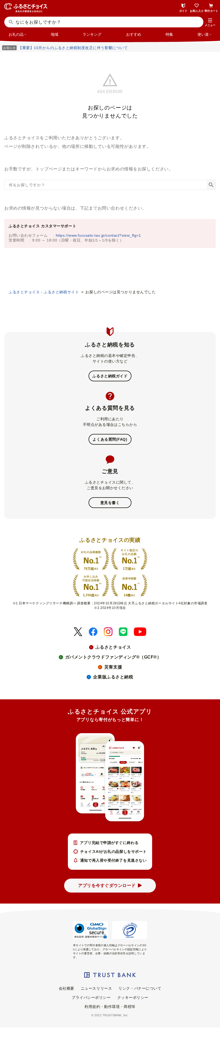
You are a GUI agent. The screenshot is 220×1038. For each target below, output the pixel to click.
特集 (169, 34)
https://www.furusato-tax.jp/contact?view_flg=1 (98, 235)
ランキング (92, 34)
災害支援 (113, 667)
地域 (54, 34)
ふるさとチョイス (113, 647)
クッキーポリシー (132, 997)
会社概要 (66, 988)
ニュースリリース (96, 988)
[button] (210, 23)
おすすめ (133, 34)
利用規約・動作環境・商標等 (110, 1006)
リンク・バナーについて (139, 988)
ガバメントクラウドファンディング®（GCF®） (113, 657)
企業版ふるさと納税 (113, 677)
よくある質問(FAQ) (110, 439)
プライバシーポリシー (91, 997)
